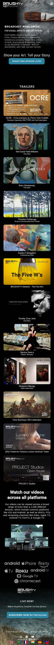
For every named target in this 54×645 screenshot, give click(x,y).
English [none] (12, 642)
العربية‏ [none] (19, 642)
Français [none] (26, 642)
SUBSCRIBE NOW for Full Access (28, 615)
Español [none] (40, 642)
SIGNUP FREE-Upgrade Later (26, 61)
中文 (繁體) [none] (48, 642)
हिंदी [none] (33, 642)
